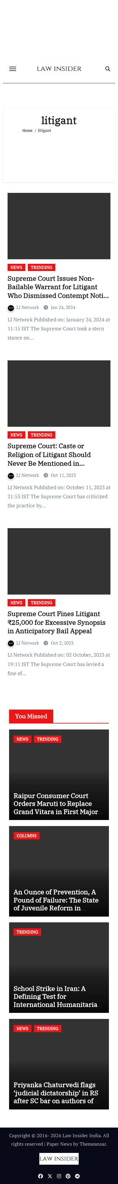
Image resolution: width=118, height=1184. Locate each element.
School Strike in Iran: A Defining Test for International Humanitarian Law (58, 1000)
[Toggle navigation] (13, 69)
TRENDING (41, 267)
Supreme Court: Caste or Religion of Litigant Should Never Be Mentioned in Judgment (49, 458)
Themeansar (93, 1144)
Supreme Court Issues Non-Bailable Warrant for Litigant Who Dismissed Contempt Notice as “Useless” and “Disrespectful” (59, 291)
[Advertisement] (59, 155)
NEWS (16, 267)
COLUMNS (27, 835)
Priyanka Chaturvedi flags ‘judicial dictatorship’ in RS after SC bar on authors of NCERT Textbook (56, 1096)
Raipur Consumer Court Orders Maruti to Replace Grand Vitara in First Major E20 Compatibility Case (56, 807)
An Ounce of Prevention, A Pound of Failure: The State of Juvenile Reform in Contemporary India (56, 903)
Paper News (59, 1144)
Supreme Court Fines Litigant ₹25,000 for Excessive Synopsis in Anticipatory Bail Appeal (57, 622)
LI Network (28, 307)
